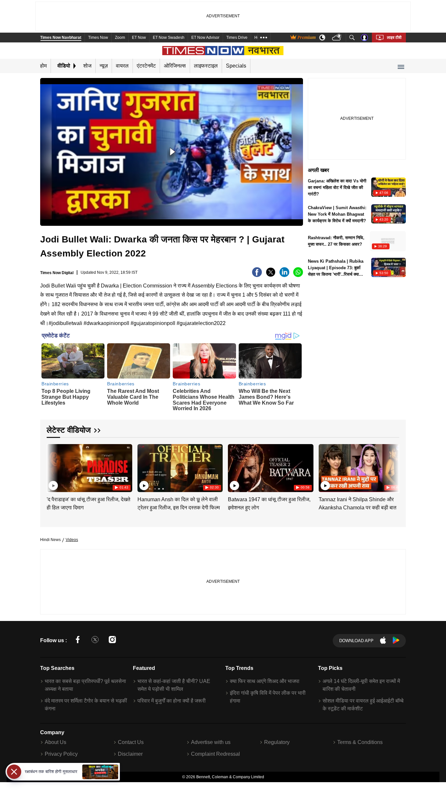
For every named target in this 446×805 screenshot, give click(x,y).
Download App (356, 641)
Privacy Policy (61, 754)
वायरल (122, 66)
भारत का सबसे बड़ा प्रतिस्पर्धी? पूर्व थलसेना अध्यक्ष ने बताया (85, 685)
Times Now (98, 37)
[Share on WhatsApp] (298, 275)
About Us (55, 742)
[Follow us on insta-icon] (112, 640)
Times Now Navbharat (60, 37)
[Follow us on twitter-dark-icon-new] (95, 640)
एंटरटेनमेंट (146, 66)
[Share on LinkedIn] (284, 275)
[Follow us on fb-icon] (77, 640)
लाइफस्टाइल (206, 66)
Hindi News (50, 539)
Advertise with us (211, 742)
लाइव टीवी (394, 37)
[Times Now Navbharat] (223, 50)
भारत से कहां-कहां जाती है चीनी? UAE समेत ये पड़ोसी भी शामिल (173, 685)
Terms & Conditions (360, 742)
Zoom (120, 37)
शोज (87, 66)
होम (43, 66)
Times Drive (236, 37)
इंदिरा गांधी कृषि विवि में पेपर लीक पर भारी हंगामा (268, 697)
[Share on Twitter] (271, 275)
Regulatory (277, 742)
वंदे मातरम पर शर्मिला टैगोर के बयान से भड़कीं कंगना (86, 704)
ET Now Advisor (205, 37)
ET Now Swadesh (168, 37)
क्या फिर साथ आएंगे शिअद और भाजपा (264, 681)
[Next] (393, 467)
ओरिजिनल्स (175, 66)
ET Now (139, 37)
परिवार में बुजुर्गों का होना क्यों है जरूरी (171, 701)
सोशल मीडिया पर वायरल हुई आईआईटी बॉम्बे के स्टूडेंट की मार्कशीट (363, 704)
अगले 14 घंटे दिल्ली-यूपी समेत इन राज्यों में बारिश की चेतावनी (361, 685)
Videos (72, 539)
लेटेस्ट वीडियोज (69, 430)
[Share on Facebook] (257, 275)
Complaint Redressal (215, 754)
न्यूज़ (104, 66)
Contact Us (131, 742)
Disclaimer (130, 754)
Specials (236, 66)
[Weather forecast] (337, 37)
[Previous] (52, 467)
